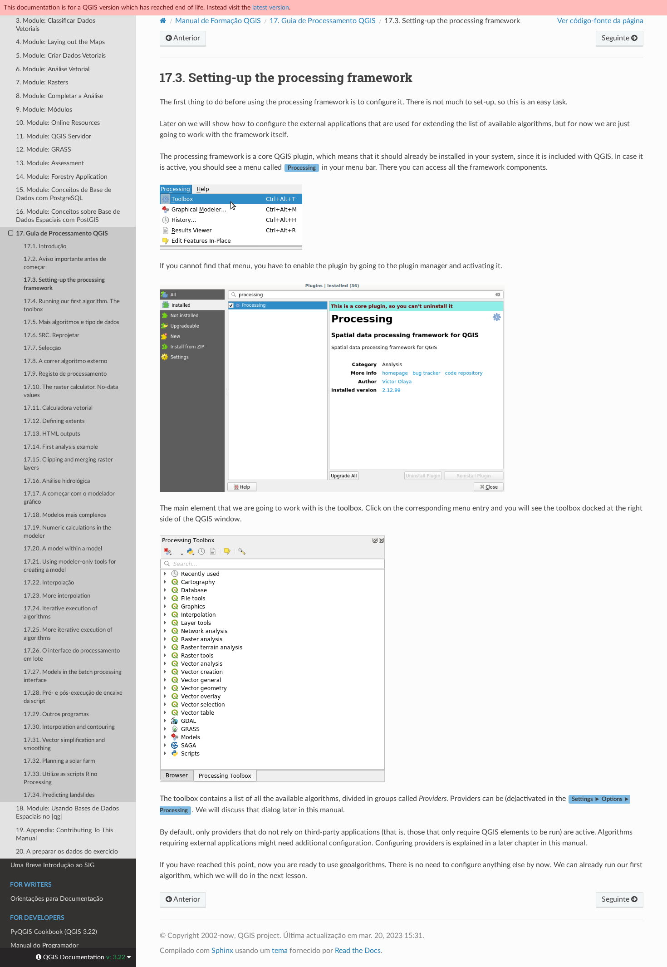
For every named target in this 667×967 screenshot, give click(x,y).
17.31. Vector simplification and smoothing (64, 744)
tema (280, 950)
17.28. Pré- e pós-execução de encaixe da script (73, 697)
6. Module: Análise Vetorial (52, 69)
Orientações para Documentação (56, 898)
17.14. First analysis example (61, 447)
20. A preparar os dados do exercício (67, 851)
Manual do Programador (44, 945)
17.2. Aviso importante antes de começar (65, 263)
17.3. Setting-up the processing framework (64, 284)
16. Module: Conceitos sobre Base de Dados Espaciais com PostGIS (68, 215)
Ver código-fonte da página (600, 21)
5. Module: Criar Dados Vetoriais (61, 55)
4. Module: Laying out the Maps (60, 42)
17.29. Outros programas (56, 714)
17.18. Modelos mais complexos (65, 515)
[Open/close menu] (10, 234)
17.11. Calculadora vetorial (58, 408)
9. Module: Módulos (44, 109)
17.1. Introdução (45, 247)
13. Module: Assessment (50, 163)
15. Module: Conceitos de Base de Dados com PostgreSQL (63, 194)
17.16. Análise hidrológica (57, 481)
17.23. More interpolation (57, 596)
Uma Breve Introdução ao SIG (52, 865)
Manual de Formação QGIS (218, 21)
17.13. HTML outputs (52, 434)
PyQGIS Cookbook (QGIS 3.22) (53, 931)
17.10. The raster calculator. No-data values (71, 391)
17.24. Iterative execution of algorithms (61, 613)
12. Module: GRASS (43, 149)
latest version (270, 7)
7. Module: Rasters (42, 82)
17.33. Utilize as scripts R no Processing (60, 778)
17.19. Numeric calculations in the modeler (67, 532)
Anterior (186, 38)
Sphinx (222, 950)
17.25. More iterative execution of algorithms (68, 634)
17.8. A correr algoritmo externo (65, 361)
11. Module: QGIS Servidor (53, 136)
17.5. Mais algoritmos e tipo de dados (71, 322)
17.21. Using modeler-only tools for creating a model (70, 566)
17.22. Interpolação (49, 583)
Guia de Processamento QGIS (323, 21)
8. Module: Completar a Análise (59, 96)
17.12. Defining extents (54, 421)
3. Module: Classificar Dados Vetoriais (55, 24)
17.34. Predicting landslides (59, 795)
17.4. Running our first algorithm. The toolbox (72, 306)
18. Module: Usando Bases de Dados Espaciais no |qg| (67, 812)
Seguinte (616, 38)
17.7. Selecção (42, 348)
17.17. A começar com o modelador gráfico (69, 498)
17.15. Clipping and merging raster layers (68, 464)
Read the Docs (358, 950)
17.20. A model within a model (63, 549)
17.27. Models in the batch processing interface (73, 676)
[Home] (163, 21)
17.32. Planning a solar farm (59, 761)
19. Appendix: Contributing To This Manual (64, 834)
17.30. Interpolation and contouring (69, 727)
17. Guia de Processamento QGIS (62, 233)
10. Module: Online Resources (58, 122)
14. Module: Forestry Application (62, 176)
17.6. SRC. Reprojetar (51, 336)
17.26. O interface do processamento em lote (72, 655)
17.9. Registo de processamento (65, 374)
